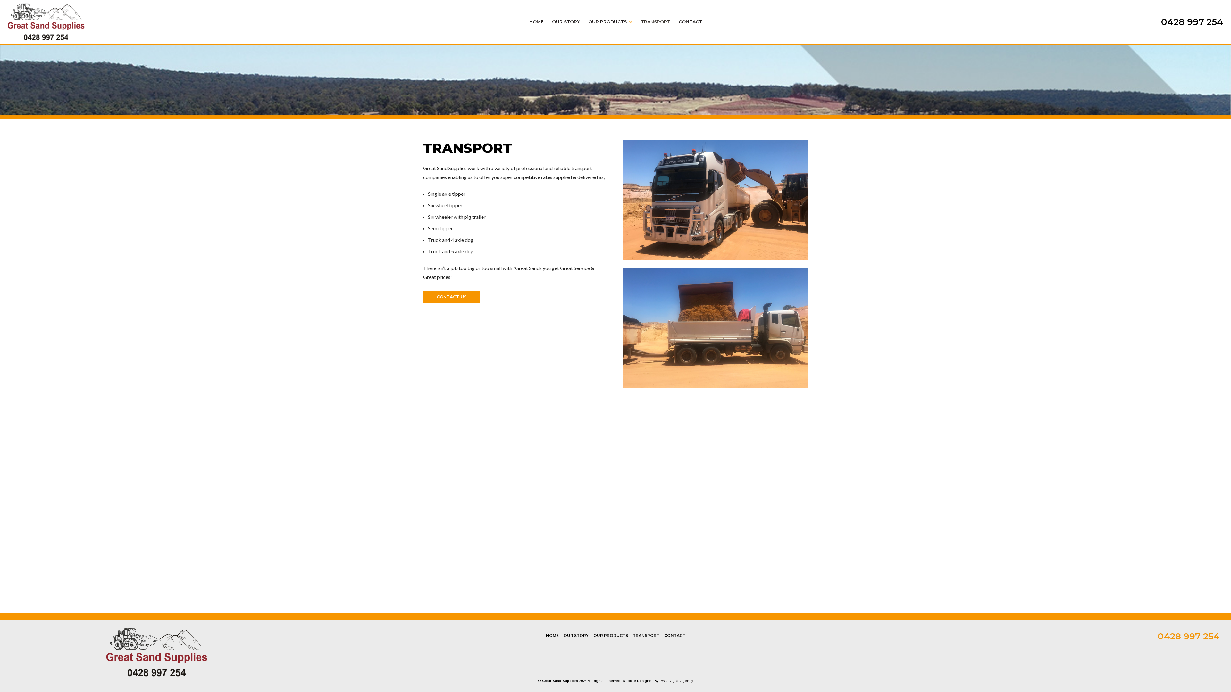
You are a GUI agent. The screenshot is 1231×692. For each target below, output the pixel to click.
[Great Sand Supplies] (46, 21)
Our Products (610, 635)
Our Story (576, 635)
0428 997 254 (1189, 636)
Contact (674, 635)
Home (552, 635)
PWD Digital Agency (676, 681)
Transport (646, 635)
